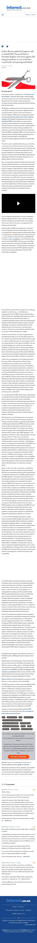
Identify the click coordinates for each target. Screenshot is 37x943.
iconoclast (5, 827)
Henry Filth (6, 862)
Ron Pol (5, 789)
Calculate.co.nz (25, 930)
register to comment (23, 764)
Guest (4, 67)
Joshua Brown (15, 729)
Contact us (21, 907)
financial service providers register (12, 720)
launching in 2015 (17, 132)
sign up (28, 14)
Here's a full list (6, 679)
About (15, 907)
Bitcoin (23, 726)
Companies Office (11, 717)
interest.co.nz (6, 930)
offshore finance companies (10, 723)
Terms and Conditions (12, 910)
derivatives (6, 729)
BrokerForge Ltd (28, 717)
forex (29, 726)
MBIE (20, 717)
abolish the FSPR (7, 121)
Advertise (28, 910)
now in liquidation (14, 239)
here (18, 753)
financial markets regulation (10, 726)
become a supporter (18, 757)
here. (31, 774)
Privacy (22, 910)
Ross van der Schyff (27, 729)
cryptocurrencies (25, 723)
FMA (4, 717)
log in (33, 14)
